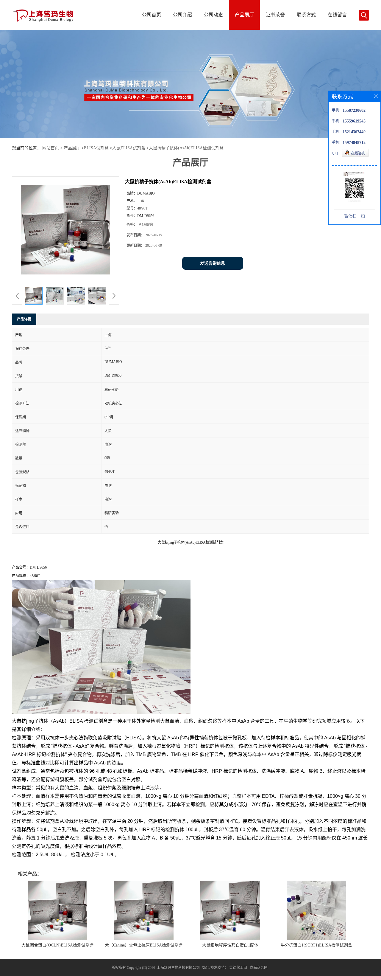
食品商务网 (259, 968)
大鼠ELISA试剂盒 (128, 148)
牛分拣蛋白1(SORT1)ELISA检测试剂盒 (316, 945)
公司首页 (151, 14)
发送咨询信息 (212, 263)
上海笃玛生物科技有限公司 (178, 968)
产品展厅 (244, 14)
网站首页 (50, 148)
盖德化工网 (238, 968)
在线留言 (337, 14)
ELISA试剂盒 (96, 148)
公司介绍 (182, 14)
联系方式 (306, 14)
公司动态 (213, 14)
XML (206, 968)
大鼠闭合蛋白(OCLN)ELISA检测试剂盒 (57, 945)
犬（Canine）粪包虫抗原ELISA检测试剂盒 (144, 945)
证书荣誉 (275, 14)
